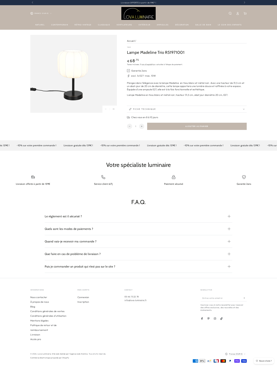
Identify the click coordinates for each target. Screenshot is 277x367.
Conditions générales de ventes (47, 311)
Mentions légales (39, 320)
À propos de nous (39, 301)
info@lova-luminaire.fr (136, 300)
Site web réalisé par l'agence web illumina (70, 354)
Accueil (131, 40)
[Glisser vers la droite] (244, 2)
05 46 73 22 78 (132, 296)
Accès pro (35, 339)
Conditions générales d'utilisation (48, 315)
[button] (230, 13)
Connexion (83, 297)
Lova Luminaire (44, 354)
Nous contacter (38, 297)
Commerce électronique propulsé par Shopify (49, 358)
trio (129, 47)
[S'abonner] (245, 298)
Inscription (83, 301)
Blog (32, 306)
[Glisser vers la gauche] (32, 2)
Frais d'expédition (148, 64)
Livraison (35, 334)
